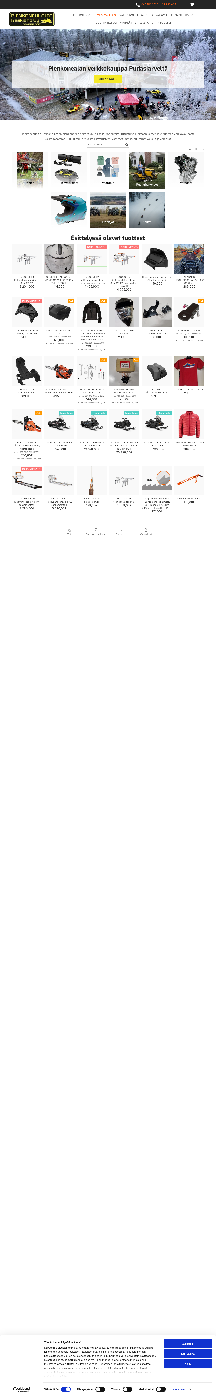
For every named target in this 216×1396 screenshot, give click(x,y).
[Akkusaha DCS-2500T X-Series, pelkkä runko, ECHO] (59, 371)
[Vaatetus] (108, 165)
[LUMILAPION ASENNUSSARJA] (157, 312)
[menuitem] (84, 15)
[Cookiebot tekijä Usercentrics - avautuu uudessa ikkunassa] (22, 1389)
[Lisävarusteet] (69, 165)
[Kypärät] (69, 204)
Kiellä (188, 1363)
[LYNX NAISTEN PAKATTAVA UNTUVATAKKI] (189, 424)
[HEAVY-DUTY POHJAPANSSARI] (27, 371)
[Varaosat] (186, 165)
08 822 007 (169, 4)
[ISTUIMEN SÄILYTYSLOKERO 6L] (157, 371)
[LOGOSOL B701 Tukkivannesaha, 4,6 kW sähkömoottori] (59, 481)
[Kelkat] (147, 204)
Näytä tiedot (179, 1389)
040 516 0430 (149, 4)
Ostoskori (146, 534)
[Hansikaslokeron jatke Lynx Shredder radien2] (157, 259)
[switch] (100, 1389)
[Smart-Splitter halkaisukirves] (92, 481)
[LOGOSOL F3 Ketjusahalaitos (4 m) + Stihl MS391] (27, 259)
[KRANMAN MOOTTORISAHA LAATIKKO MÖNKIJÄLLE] (189, 259)
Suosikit (121, 534)
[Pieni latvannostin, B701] (189, 481)
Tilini (70, 534)
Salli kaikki (188, 1343)
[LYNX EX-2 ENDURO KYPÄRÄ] (124, 312)
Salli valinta (188, 1353)
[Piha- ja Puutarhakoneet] (147, 165)
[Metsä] (30, 165)
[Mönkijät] (108, 204)
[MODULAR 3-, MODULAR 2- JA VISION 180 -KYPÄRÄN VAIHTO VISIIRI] (59, 259)
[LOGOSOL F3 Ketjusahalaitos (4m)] (124, 481)
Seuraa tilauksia (95, 534)
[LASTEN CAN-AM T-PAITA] (189, 371)
